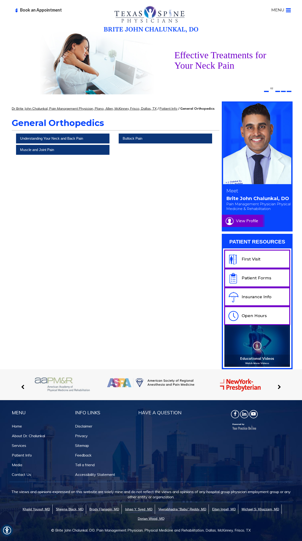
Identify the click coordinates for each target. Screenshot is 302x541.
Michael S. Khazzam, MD (260, 509)
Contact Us (21, 474)
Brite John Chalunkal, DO (258, 203)
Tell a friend (85, 464)
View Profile (247, 220)
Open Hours (254, 315)
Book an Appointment (41, 10)
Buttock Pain (132, 138)
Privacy (81, 435)
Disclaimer (83, 426)
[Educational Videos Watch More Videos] (257, 346)
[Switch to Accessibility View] (7, 530)
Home (17, 426)
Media (17, 464)
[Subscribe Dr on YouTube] (253, 414)
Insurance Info (256, 296)
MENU (277, 10)
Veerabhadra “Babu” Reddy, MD (182, 509)
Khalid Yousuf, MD (36, 509)
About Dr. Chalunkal (28, 435)
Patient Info (168, 108)
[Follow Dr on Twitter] (244, 414)
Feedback (83, 455)
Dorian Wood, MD (151, 518)
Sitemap (82, 445)
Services (19, 445)
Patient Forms (256, 278)
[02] (272, 91)
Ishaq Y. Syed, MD (138, 509)
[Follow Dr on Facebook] (235, 414)
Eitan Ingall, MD (224, 509)
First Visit (251, 259)
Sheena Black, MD (70, 509)
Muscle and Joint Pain (37, 150)
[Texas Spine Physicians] (151, 19)
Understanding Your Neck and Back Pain (51, 138)
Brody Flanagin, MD (104, 509)
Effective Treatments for (220, 60)
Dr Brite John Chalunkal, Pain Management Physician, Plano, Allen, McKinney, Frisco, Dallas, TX (84, 108)
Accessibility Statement (95, 474)
